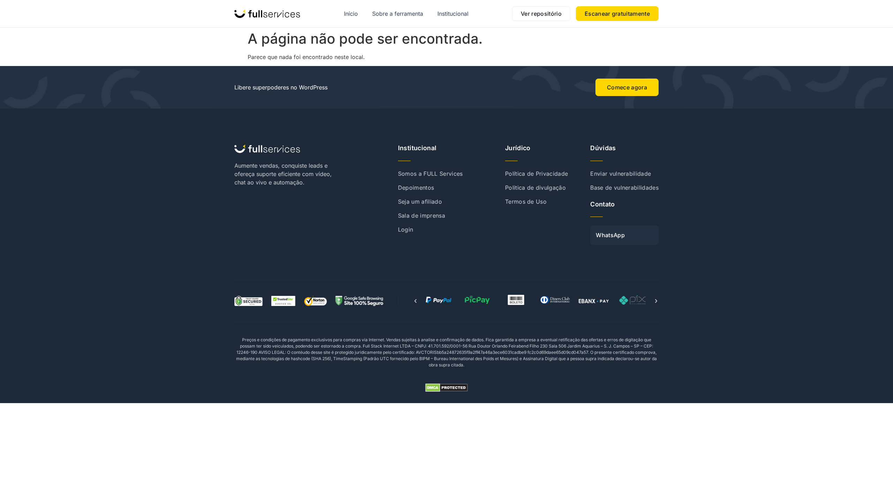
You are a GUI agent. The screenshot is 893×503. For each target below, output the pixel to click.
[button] (415, 301)
